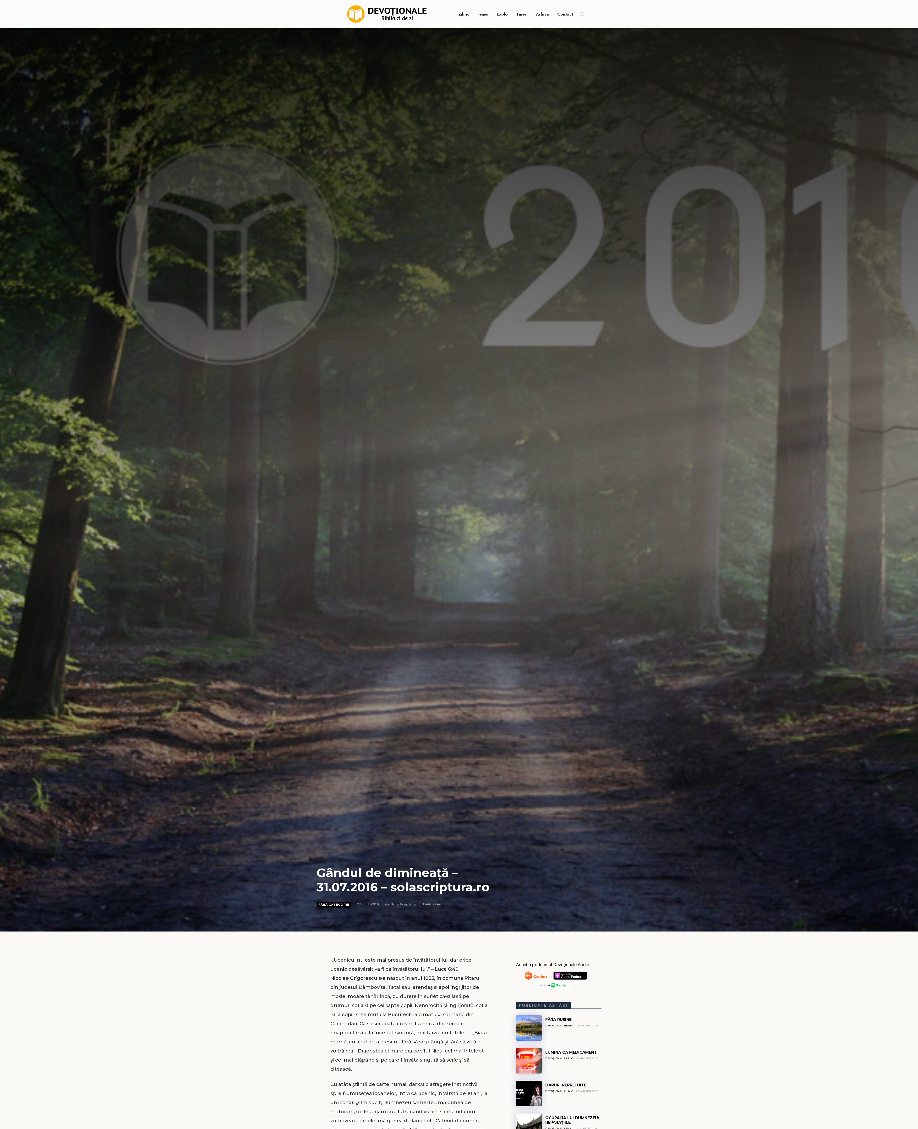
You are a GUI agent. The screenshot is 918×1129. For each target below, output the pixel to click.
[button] (581, 14)
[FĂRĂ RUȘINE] (529, 1028)
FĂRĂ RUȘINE (558, 1019)
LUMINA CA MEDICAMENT (571, 1052)
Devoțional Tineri (559, 1025)
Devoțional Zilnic (559, 1091)
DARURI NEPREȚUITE (565, 1085)
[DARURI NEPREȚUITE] (529, 1093)
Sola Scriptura (403, 904)
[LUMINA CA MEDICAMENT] (529, 1061)
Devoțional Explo (559, 1058)
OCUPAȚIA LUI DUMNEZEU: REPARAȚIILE (572, 1120)
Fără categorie (333, 904)
